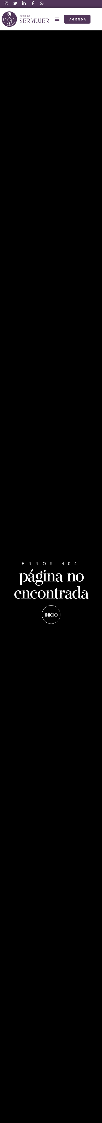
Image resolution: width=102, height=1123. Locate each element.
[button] (57, 19)
